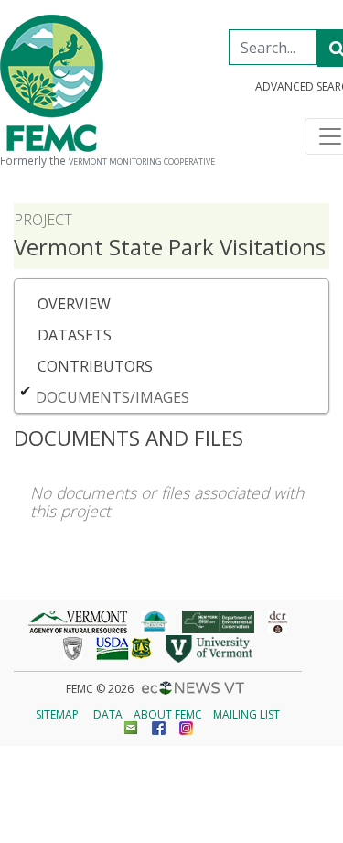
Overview (74, 304)
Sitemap (57, 714)
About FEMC (168, 714)
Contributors (95, 366)
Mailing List (246, 714)
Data (108, 714)
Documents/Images (112, 397)
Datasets (75, 335)
